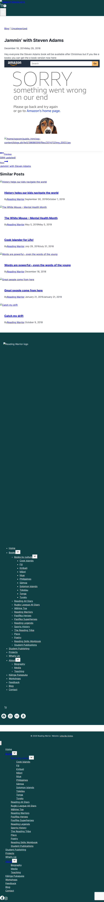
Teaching (19, 671)
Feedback (14, 682)
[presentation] (52, 182)
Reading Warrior (15, 199)
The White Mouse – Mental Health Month (31, 218)
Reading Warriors (23, 612)
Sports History (22, 626)
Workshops (15, 678)
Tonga (23, 593)
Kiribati (23, 568)
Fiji (21, 564)
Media (17, 667)
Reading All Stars (23, 601)
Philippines (25, 579)
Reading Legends (23, 623)
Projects (13, 652)
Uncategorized (19, 28)
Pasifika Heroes (22, 615)
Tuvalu (23, 597)
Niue (22, 575)
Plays (17, 634)
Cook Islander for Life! (18, 239)
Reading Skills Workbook (27, 641)
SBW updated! (8, 156)
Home (12, 548)
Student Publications (25, 645)
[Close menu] (0, 743)
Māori (23, 571)
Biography (19, 664)
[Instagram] (6, 898)
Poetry (17, 637)
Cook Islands (27, 560)
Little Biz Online (66, 736)
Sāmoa (23, 582)
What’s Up (14, 655)
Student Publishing (19, 648)
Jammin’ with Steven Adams (15, 164)
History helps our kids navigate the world (31, 192)
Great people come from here (23, 290)
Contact (13, 689)
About (12, 660)
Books (12, 552)
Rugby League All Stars (27, 604)
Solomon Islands (29, 586)
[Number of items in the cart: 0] (5, 707)
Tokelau (24, 590)
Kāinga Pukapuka (18, 675)
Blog (6, 28)
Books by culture (23, 557)
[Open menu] (3, 12)
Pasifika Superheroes (25, 619)
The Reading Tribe (24, 630)
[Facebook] (2, 898)
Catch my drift (13, 315)
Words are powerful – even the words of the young (37, 265)
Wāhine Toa (20, 608)
